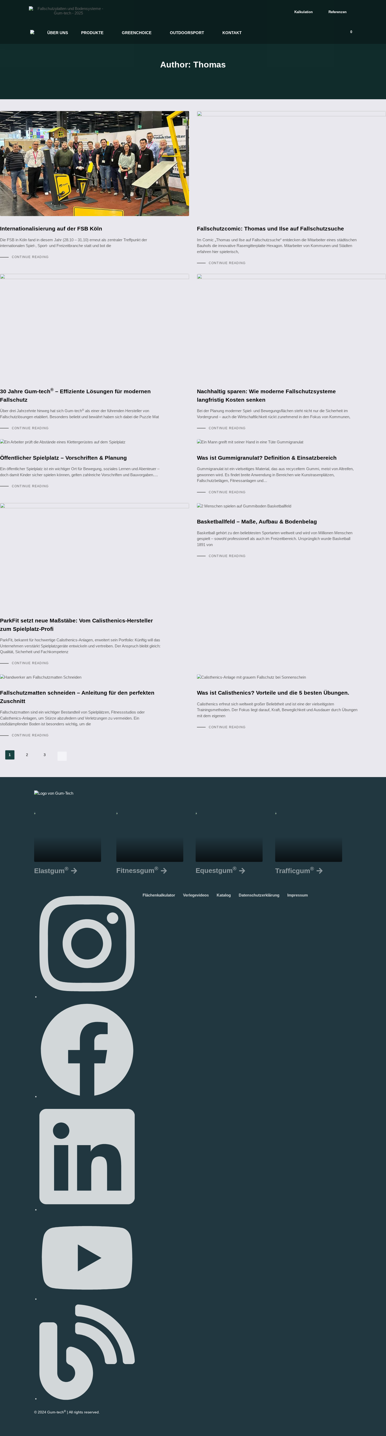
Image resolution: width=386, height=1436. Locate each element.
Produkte (92, 32)
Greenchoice (137, 32)
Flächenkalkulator (161, 895)
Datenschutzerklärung (261, 895)
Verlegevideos (198, 895)
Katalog (226, 895)
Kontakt (232, 32)
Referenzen (337, 12)
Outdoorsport (187, 32)
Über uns (57, 32)
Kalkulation (303, 12)
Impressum (300, 895)
